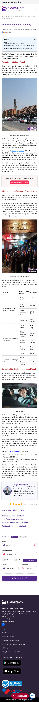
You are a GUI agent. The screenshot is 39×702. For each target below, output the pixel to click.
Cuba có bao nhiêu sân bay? (13, 516)
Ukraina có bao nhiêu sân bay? (14, 526)
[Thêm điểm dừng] (34, 545)
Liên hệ (4, 632)
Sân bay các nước (18, 16)
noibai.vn (11, 621)
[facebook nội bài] (3, 624)
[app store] (12, 671)
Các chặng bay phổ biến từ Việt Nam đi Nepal (19, 45)
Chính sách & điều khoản (10, 640)
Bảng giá (5, 629)
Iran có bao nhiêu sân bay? (12, 519)
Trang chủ (6, 16)
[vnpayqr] (12, 691)
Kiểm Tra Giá (18, 578)
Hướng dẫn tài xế (8, 636)
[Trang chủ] (12, 602)
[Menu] (35, 9)
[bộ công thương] (12, 683)
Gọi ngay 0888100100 (19, 182)
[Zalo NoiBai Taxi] (32, 696)
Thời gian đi (24, 564)
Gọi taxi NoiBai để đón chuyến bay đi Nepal (18, 48)
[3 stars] (16, 504)
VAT (19, 560)
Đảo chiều (30, 560)
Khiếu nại (5, 648)
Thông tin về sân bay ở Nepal (14, 43)
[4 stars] (18, 504)
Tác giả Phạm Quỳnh (20, 485)
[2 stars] (13, 504)
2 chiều (9, 560)
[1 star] (10, 504)
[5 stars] (21, 504)
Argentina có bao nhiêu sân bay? (15, 523)
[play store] (12, 663)
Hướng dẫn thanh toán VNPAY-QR (13, 644)
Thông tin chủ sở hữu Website (12, 652)
